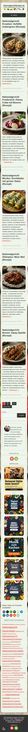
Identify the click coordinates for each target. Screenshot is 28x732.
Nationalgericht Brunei (14, 394)
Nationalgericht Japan (7, 654)
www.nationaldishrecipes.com (14, 722)
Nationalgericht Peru (17, 668)
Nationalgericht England (11, 633)
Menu (15, 15)
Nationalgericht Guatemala (16, 644)
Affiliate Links (17, 718)
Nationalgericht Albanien (8, 624)
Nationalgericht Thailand (12, 689)
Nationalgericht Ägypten (11, 704)
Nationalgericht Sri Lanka (7, 686)
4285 (14, 403)
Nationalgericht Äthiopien (15, 321)
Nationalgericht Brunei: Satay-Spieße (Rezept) (14, 333)
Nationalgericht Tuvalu (9, 692)
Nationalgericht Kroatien (15, 88)
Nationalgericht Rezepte (14, 7)
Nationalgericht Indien (7, 646)
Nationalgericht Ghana (6, 641)
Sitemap (11, 718)
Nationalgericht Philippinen (11, 670)
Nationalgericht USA (15, 698)
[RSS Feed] (16, 459)
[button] (4, 611)
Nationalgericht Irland (7, 648)
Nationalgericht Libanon (15, 656)
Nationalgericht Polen (6, 673)
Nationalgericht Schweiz (12, 677)
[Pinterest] (12, 459)
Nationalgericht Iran (15, 646)
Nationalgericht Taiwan (16, 686)
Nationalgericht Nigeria (16, 666)
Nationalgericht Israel (18, 648)
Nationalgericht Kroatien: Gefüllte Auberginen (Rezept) (13, 24)
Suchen (4, 412)
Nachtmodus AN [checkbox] (4, 729)
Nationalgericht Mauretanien (8, 658)
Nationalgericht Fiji (9, 636)
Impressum (6, 718)
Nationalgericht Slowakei (10, 682)
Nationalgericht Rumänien (7, 675)
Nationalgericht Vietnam (11, 701)
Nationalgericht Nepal (6, 663)
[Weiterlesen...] (7, 83)
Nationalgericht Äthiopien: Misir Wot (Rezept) (13, 257)
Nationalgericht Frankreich (15, 167)
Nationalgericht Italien (12, 651)
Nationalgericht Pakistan (6, 668)
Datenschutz (21, 717)
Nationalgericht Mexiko (14, 245)
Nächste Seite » (7, 406)
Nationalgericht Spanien (11, 684)
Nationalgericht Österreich (12, 707)
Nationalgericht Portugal (19, 673)
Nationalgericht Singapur (13, 679)
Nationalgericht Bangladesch (20, 624)
